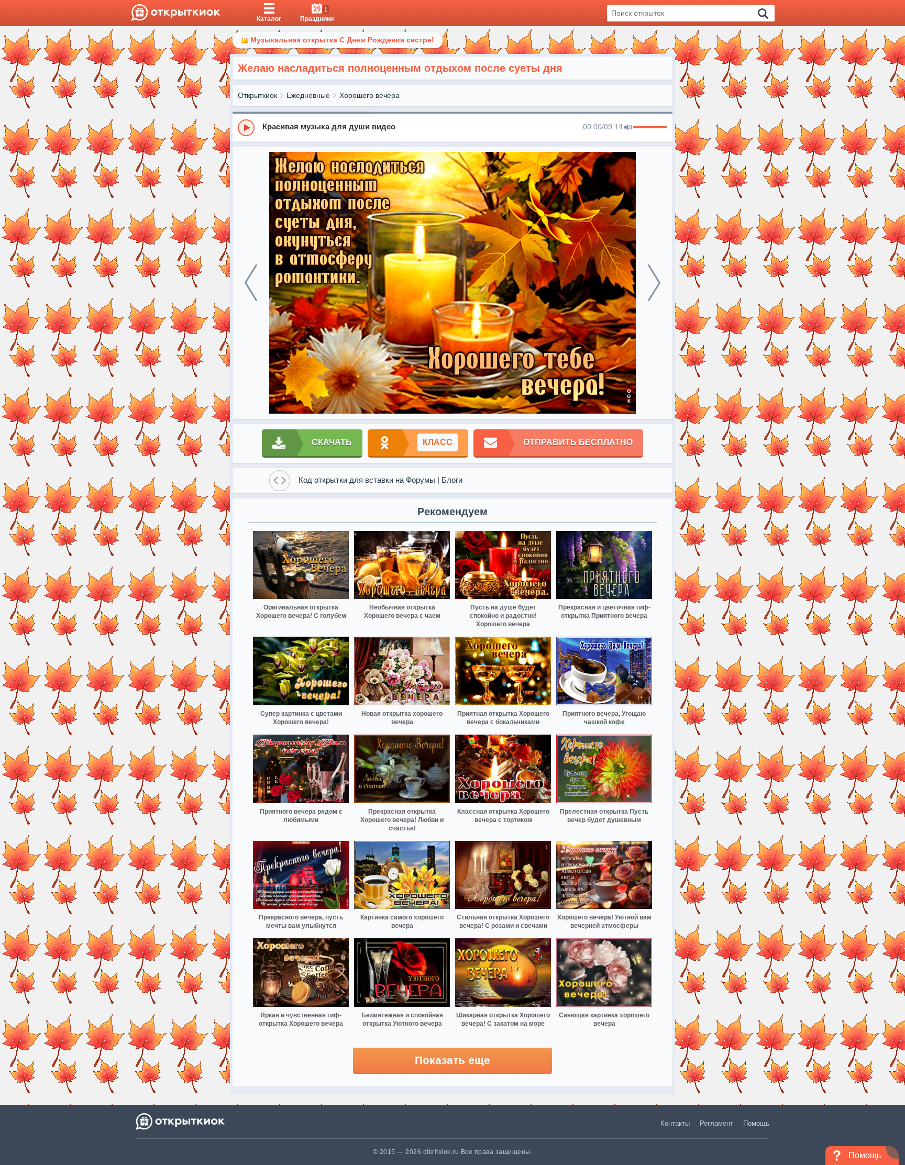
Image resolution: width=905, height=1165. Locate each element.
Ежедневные (308, 95)
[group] (452, 127)
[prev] (251, 283)
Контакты (675, 1123)
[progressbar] (650, 127)
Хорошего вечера (369, 95)
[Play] (246, 127)
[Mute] (628, 128)
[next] (654, 283)
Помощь (756, 1123)
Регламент (716, 1123)
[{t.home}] (181, 1121)
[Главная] (175, 13)
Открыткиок (257, 95)
